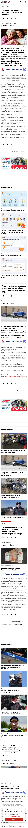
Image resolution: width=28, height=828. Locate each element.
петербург (20, 393)
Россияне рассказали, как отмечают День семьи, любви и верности (13, 254)
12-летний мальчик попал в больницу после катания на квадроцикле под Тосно (13, 735)
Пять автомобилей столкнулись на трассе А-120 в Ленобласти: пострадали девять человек (12, 690)
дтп (18, 390)
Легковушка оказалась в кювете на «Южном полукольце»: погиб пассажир (12, 667)
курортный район (12, 393)
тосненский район (16, 621)
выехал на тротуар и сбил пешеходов (15, 376)
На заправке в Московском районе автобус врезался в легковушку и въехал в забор (12, 474)
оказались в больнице (18, 826)
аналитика (4, 154)
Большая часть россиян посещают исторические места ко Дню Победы (13, 209)
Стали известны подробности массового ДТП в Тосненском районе (13, 713)
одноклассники (15, 151)
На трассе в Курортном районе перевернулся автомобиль (11, 496)
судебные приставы (18, 624)
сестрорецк (4, 395)
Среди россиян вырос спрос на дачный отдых (13, 276)
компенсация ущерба (6, 624)
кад (10, 395)
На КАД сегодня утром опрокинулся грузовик (12, 518)
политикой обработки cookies (12, 816)
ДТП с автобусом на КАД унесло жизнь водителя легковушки (14, 451)
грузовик (4, 393)
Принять (14, 819)
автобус (23, 390)
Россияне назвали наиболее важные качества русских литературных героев (13, 232)
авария (13, 390)
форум (22, 151)
